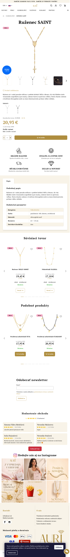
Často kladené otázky (43, 524)
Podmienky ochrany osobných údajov (49, 518)
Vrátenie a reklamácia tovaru (46, 521)
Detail (19, 290)
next (65, 271)
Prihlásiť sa (21, 398)
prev (4, 271)
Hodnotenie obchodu (35, 413)
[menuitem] (4, 10)
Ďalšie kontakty (8, 518)
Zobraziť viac (35, 449)
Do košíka (42, 137)
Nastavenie (12, 553)
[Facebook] (5, 522)
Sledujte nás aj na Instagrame (37, 455)
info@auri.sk (7, 516)
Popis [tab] (8, 181)
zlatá (16, 282)
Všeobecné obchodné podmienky (47, 516)
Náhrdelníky (35, 210)
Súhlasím (59, 547)
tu (47, 548)
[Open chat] (67, 553)
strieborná (22, 282)
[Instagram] (9, 522)
